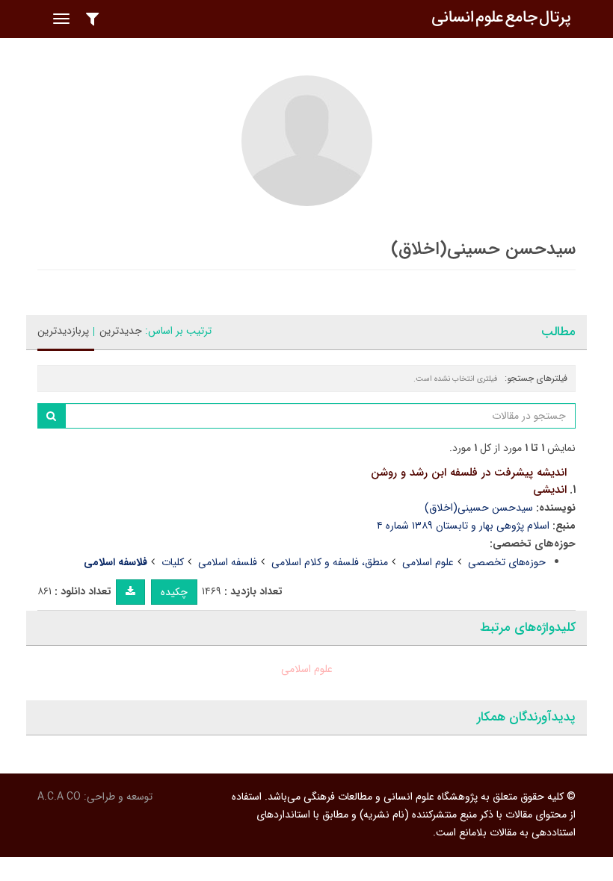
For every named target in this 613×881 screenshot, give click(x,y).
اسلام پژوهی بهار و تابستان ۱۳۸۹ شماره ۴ (463, 525)
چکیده (174, 592)
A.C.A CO (59, 796)
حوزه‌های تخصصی (507, 562)
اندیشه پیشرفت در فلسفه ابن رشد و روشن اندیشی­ (469, 481)
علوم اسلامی (428, 562)
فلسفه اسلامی (227, 562)
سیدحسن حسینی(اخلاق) (479, 507)
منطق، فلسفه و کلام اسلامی (329, 562)
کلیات (172, 562)
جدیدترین (120, 331)
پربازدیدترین (63, 331)
